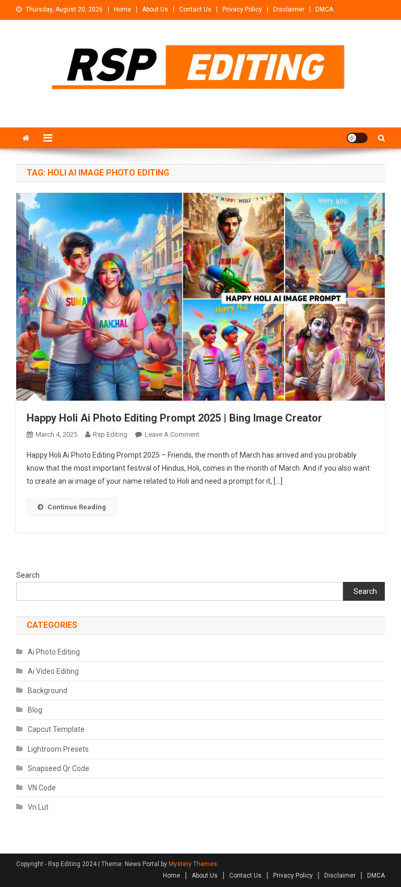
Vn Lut (38, 807)
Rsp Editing (110, 434)
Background (47, 690)
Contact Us (195, 9)
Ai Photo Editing (54, 652)
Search (28, 575)
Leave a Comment (172, 434)
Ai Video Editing (53, 671)
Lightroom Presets (58, 749)
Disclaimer (288, 9)
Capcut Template (56, 729)
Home (122, 9)
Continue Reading (77, 507)
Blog (35, 710)
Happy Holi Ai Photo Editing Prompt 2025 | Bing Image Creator (174, 418)
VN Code (42, 788)
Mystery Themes (193, 864)
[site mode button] (357, 138)
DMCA (324, 9)
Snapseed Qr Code (58, 768)
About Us (155, 9)
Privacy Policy (242, 9)
